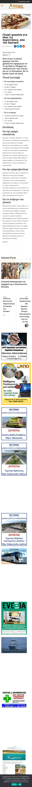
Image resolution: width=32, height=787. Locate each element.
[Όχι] (30, 781)
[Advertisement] (16, 494)
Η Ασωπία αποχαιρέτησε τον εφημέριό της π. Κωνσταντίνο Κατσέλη (14, 284)
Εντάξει (14, 784)
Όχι (20, 784)
